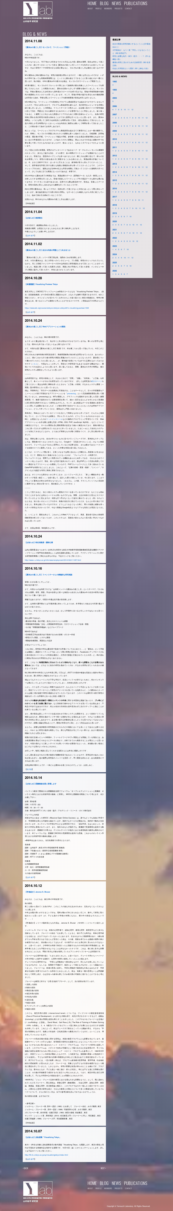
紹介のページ (96, 381)
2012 (114, 155)
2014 (114, 171)
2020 (114, 221)
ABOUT (90, 8)
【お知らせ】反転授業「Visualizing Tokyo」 (43, 1137)
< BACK (25, 1168)
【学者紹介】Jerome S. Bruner (37, 892)
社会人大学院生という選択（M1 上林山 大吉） (130, 68)
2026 (114, 270)
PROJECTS (118, 8)
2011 (114, 147)
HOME (92, 3)
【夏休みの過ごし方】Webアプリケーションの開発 (45, 326)
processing (71, 393)
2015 (114, 180)
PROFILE (98, 8)
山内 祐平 (30, 235)
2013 (114, 163)
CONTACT (128, 8)
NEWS (116, 3)
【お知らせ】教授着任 (33, 217)
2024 (114, 254)
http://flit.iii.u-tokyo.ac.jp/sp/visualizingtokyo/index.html (46, 1155)
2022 (114, 237)
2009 (114, 130)
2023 (114, 246)
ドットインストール (54, 419)
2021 (114, 229)
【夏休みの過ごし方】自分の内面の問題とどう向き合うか (48, 250)
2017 (114, 196)
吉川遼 (29, 769)
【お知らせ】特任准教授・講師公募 (39, 542)
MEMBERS (108, 8)
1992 (114, 81)
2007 (114, 114)
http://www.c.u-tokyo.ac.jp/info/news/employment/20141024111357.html (53, 560)
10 (125, 109)
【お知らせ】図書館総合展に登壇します (40, 783)
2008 (114, 122)
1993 (114, 89)
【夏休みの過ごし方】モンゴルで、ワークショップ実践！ (48, 47)
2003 (114, 97)
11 (128, 109)
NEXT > (103, 1168)
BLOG (104, 3)
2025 (114, 262)
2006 (114, 106)
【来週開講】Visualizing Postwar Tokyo (41, 284)
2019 (114, 213)
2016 (114, 188)
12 (132, 109)
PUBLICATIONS (135, 3)
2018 (114, 204)
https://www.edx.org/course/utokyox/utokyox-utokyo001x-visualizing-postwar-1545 (57, 308)
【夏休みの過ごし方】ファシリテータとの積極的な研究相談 (48, 574)
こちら (34, 363)
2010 (114, 139)
